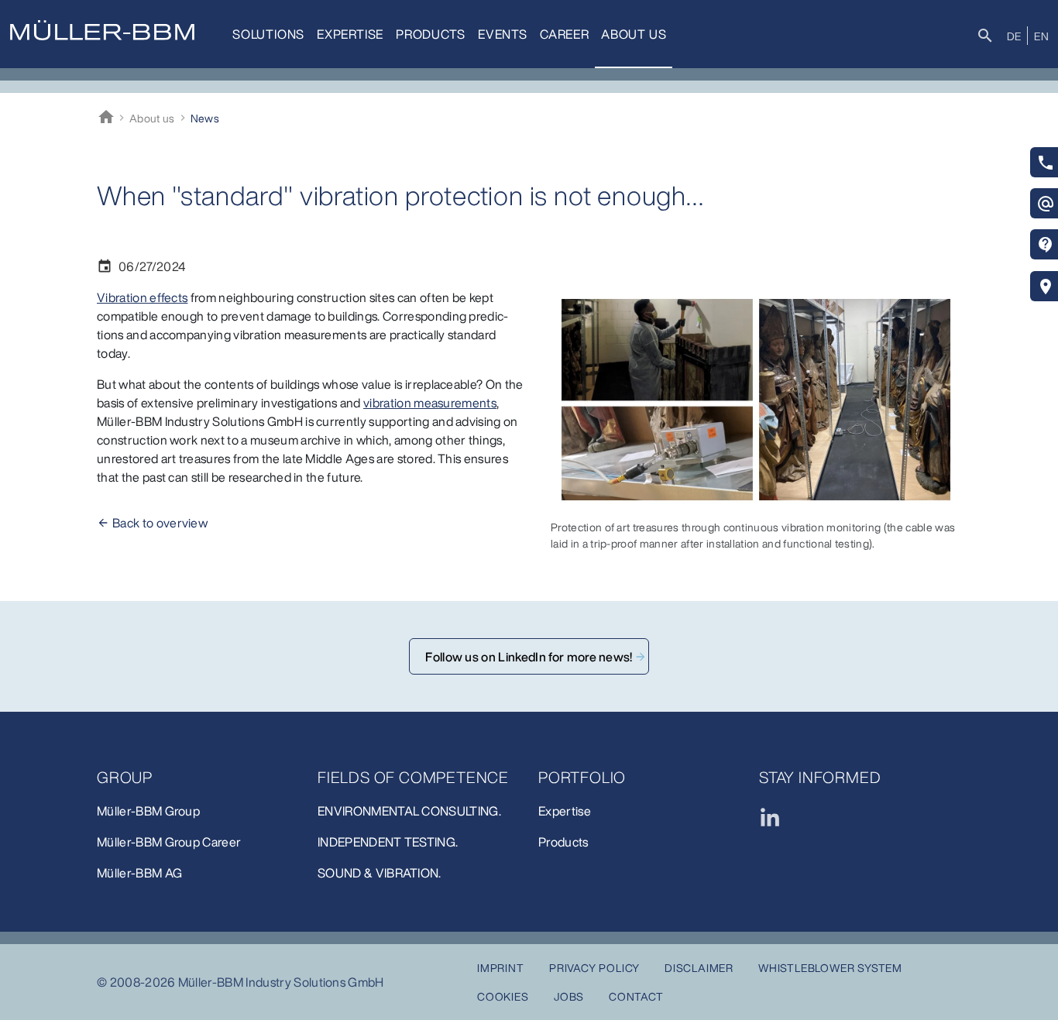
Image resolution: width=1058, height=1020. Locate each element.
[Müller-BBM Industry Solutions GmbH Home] (102, 30)
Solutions (268, 34)
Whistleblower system (830, 968)
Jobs (569, 996)
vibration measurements (429, 402)
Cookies (503, 996)
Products (430, 34)
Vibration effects (142, 297)
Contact (636, 996)
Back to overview (160, 522)
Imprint (500, 968)
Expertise (350, 34)
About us (633, 34)
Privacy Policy (594, 968)
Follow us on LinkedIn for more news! (529, 656)
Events (502, 34)
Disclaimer (699, 968)
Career (564, 34)
